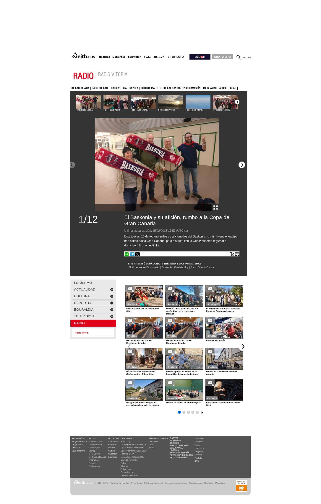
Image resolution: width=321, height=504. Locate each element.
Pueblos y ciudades (181, 455)
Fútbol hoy (125, 441)
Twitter (197, 445)
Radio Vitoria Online (202, 267)
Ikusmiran (112, 454)
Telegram (198, 451)
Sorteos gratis (179, 445)
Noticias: (113, 438)
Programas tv (78, 445)
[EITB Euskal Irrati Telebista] (83, 55)
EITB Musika (148, 88)
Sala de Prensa (179, 457)
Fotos (151, 445)
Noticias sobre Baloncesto (144, 267)
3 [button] (188, 412)
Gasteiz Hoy (181, 267)
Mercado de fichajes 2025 (132, 457)
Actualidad (113, 441)
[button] (237, 102)
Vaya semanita (78, 451)
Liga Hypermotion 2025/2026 (134, 451)
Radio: (92, 438)
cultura (82, 296)
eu (244, 57)
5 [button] (197, 412)
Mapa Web (220, 483)
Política (111, 447)
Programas (210, 88)
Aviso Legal (136, 483)
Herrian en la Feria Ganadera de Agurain (221, 372)
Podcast (92, 463)
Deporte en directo (129, 475)
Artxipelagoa (94, 466)
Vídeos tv (76, 447)
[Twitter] (137, 254)
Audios (151, 447)
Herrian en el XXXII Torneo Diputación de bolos (139, 341)
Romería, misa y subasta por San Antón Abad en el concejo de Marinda (182, 311)
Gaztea (92, 451)
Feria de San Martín (215, 340)
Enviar (237, 254)
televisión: (78, 438)
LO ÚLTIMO (83, 283)
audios (223, 88)
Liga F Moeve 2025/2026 (132, 447)
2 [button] (184, 412)
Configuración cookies (176, 483)
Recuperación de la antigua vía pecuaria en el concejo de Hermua (142, 403)
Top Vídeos (153, 441)
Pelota (123, 463)
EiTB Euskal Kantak (97, 457)
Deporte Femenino (129, 460)
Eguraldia (112, 457)
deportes (83, 303)
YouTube (198, 458)
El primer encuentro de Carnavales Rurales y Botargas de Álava (223, 309)
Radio (79, 323)
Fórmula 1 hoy (127, 454)
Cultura (111, 451)
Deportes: (127, 438)
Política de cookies (153, 483)
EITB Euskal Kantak (169, 88)
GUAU (233, 88)
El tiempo (175, 440)
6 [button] (201, 412)
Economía (112, 445)
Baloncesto (126, 469)
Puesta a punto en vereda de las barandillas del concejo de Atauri (182, 372)
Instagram (199, 448)
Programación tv (79, 441)
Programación (192, 88)
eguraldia (83, 309)
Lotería (174, 450)
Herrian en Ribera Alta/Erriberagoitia (183, 402)
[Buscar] (238, 57)
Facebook (199, 442)
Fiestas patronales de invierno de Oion (142, 309)
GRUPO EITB (222, 56)
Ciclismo (124, 466)
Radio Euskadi (100, 88)
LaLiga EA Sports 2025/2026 (133, 445)
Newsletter (199, 438)
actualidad (84, 289)
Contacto (208, 483)
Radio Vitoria (119, 88)
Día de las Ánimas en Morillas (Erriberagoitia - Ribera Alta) (140, 372)
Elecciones (176, 448)
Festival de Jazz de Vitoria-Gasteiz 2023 (223, 403)
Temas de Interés (179, 453)
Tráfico (174, 443)
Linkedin (198, 455)
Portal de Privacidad (119, 483)
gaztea (133, 88)
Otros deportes (127, 472)
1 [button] (179, 412)
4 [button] (193, 412)
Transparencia (195, 483)
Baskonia (166, 267)
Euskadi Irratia (80, 88)
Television (84, 316)
